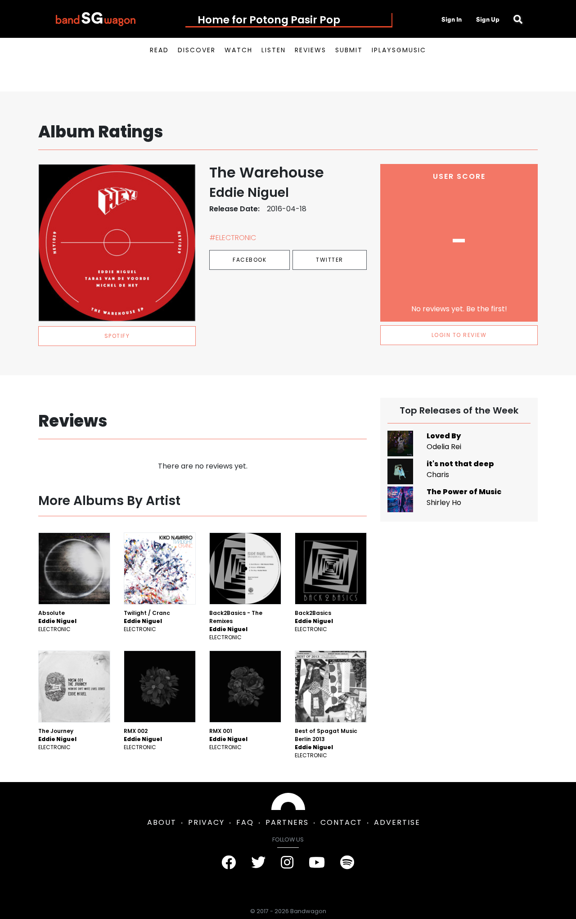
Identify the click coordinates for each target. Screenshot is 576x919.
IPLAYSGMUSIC (399, 50)
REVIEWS (310, 50)
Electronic (54, 629)
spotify (117, 336)
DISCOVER (197, 50)
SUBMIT (349, 50)
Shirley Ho (444, 502)
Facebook (249, 260)
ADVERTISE (397, 822)
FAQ (245, 822)
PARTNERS (287, 822)
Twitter (329, 260)
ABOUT (161, 822)
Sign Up (488, 19)
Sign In (451, 19)
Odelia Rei (444, 446)
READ (159, 50)
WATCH (238, 50)
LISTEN (273, 50)
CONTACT (341, 822)
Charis (438, 474)
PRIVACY (206, 822)
